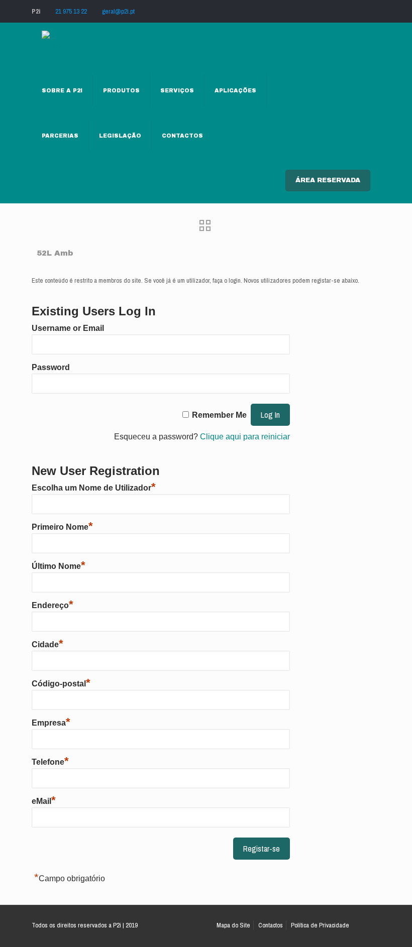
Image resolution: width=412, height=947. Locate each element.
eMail (44, 801)
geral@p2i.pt (118, 11)
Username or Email (68, 328)
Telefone (50, 762)
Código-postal (61, 683)
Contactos (270, 925)
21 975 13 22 (71, 11)
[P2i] (51, 45)
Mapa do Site (233, 925)
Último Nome (58, 566)
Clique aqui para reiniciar (245, 436)
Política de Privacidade (320, 925)
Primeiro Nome (62, 527)
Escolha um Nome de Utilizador (94, 488)
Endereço (52, 605)
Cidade (47, 644)
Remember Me (219, 415)
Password (51, 367)
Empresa (51, 723)
